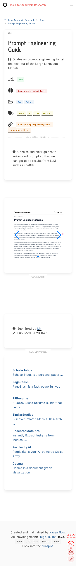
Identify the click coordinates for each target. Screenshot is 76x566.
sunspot (47, 546)
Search (45, 541)
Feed (19, 541)
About (56, 541)
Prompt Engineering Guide (21, 23)
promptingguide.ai (19, 130)
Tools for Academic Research (27, 4)
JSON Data (32, 541)
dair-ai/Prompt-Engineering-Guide (34, 124)
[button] (38, 256)
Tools (42, 20)
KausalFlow (57, 532)
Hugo (42, 537)
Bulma (52, 537)
